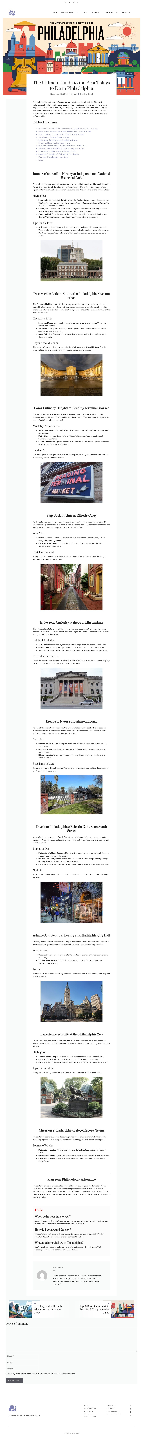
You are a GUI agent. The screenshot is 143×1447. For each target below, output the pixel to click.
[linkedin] (73, 2)
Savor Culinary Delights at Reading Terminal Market (61, 134)
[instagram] (69, 2)
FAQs (40, 160)
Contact (111, 1408)
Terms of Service (114, 1414)
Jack (75, 94)
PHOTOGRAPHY (91, 1417)
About (110, 1406)
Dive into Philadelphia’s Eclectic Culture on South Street (62, 146)
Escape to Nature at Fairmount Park (54, 143)
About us (126, 12)
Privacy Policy (113, 1411)
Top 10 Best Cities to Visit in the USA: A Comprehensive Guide (94, 1309)
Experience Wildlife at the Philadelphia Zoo (57, 151)
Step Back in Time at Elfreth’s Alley (53, 137)
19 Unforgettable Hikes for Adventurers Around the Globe (48, 1309)
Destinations (67, 12)
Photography (112, 12)
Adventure (97, 12)
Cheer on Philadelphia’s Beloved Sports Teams (58, 154)
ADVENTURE (90, 1414)
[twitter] (77, 2)
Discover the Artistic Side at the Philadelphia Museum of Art (64, 131)
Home (55, 12)
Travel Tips (82, 12)
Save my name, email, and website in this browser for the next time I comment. (42, 1373)
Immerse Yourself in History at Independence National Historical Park (68, 129)
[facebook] (65, 2)
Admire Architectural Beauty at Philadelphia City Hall (61, 148)
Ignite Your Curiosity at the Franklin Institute (57, 140)
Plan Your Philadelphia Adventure (53, 157)
